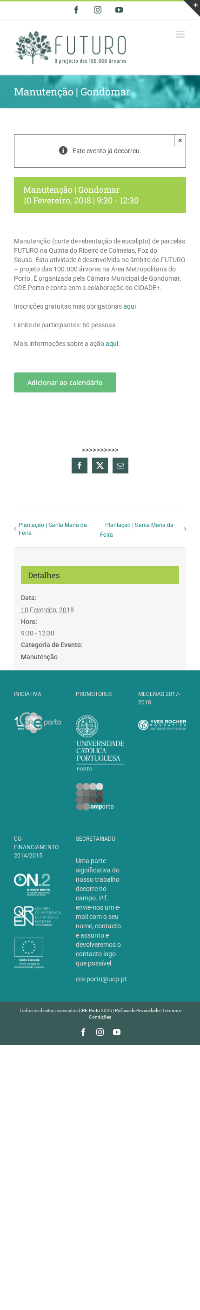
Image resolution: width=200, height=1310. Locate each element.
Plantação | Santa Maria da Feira (53, 528)
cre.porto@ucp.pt (101, 979)
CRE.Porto (90, 1010)
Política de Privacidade (137, 1010)
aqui (129, 306)
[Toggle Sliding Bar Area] (191, 8)
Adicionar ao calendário (65, 382)
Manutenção (39, 657)
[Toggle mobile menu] (181, 34)
